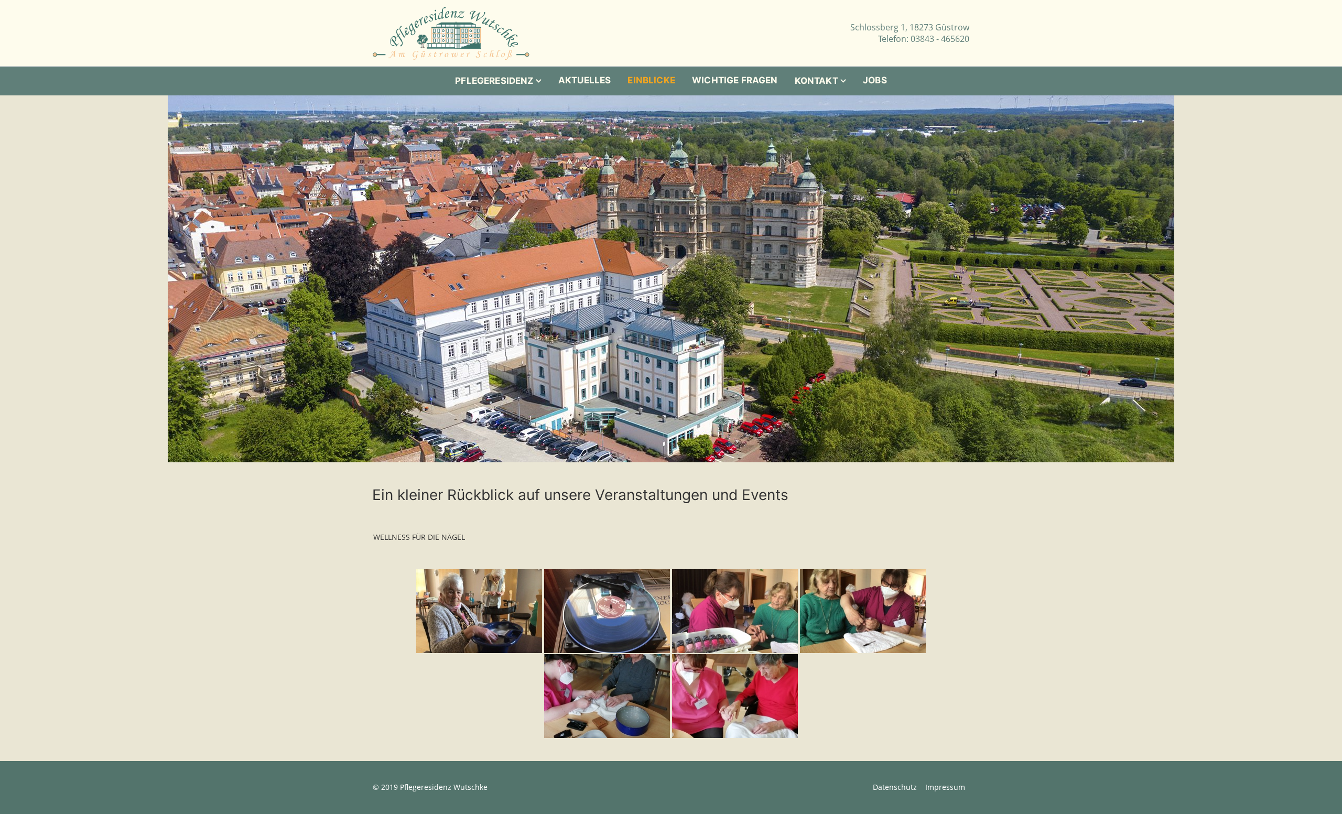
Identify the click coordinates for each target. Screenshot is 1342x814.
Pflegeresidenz (494, 80)
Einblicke (651, 80)
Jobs (875, 80)
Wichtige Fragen (735, 80)
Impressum (945, 787)
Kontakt (816, 80)
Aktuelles (584, 80)
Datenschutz (895, 787)
